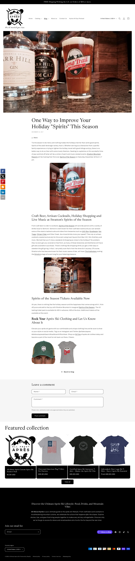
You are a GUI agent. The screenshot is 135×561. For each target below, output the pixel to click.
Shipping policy (67, 556)
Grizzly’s (37, 254)
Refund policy (36, 556)
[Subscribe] (38, 532)
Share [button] (36, 137)
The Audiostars (91, 251)
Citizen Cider (42, 234)
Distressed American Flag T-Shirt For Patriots (51, 470)
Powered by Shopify (25, 556)
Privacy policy (46, 556)
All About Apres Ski (14, 556)
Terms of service (56, 556)
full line (78, 334)
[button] (38, 19)
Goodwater (93, 231)
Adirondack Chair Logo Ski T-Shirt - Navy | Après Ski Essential (114, 470)
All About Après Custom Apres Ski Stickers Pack (20, 471)
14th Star (85, 231)
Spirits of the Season (68, 157)
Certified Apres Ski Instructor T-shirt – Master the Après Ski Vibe (83, 470)
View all (67, 482)
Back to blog (69, 372)
